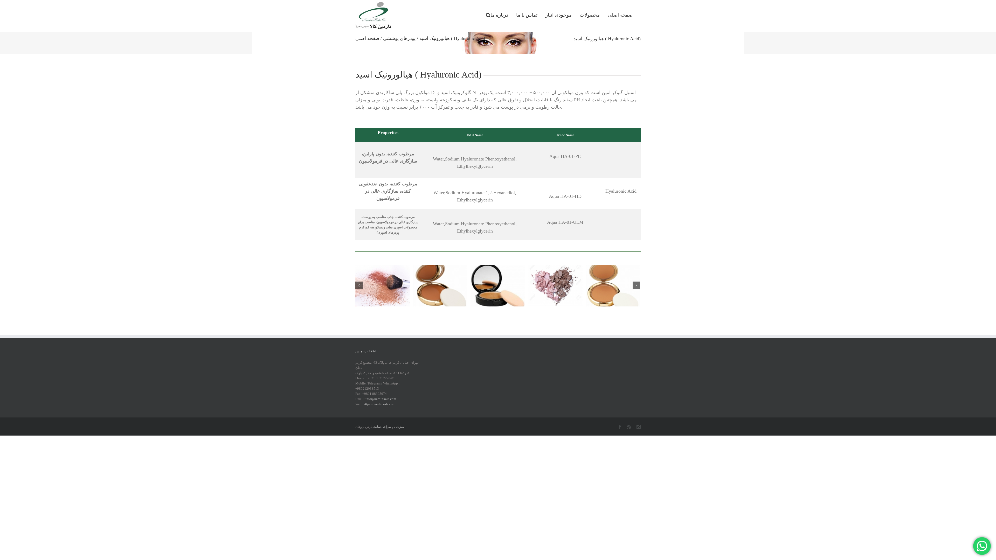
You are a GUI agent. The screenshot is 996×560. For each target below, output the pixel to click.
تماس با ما (526, 15)
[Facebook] (620, 427)
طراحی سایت (382, 427)
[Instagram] (639, 427)
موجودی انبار (558, 15)
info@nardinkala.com (380, 399)
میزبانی (399, 427)
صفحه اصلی (620, 15)
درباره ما (499, 15)
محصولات (590, 15)
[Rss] (629, 427)
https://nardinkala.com (379, 404)
